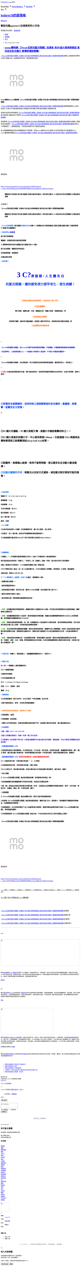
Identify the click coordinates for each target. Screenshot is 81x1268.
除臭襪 (5, 972)
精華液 (3, 1185)
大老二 (3, 1153)
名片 (6, 39)
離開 (11, 1264)
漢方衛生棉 (24, 1054)
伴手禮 (3, 1157)
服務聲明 (59, 1244)
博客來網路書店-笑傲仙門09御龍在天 (15, 1064)
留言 (16, 1089)
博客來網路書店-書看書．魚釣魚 (14, 1072)
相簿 (6, 34)
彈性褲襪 (3, 1150)
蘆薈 (2, 1183)
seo (2, 1179)
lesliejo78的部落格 (13, 15)
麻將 (2, 1151)
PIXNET (26, 1244)
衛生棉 (5, 1054)
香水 (2, 1189)
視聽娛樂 (14, 1094)
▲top (2, 1097)
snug (2, 933)
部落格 (7, 37)
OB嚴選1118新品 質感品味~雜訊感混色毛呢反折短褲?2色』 (22, 1070)
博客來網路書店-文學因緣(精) (13, 1068)
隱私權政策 (51, 1244)
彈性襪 (3, 1146)
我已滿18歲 (5, 1264)
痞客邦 (12, 1089)
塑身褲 (3, 1196)
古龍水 (3, 1190)
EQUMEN (3, 1198)
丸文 (9, 1037)
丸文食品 (16, 1037)
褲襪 (2, 1148)
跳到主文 (4, 21)
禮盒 (13, 1046)
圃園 (2, 1192)
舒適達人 (12, 1054)
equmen (12, 992)
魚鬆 (2, 1000)
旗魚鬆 (71, 1037)
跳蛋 (2, 1166)
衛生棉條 (3, 1174)
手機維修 (3, 1170)
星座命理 (17, 30)
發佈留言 (4, 1111)
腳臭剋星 (15, 972)
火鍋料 (3, 1161)
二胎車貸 (12, 232)
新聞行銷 (3, 1181)
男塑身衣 (23, 992)
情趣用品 (3, 1163)
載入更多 (4, 1100)
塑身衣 (3, 980)
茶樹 (2, 1187)
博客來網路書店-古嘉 (11, 1066)
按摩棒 (3, 1165)
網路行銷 (3, 1178)
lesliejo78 (3, 1080)
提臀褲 (3, 1200)
